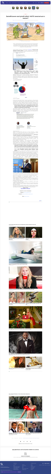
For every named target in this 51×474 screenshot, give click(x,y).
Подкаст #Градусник (15, 468)
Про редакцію (32, 468)
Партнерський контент (15, 469)
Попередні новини (24, 469)
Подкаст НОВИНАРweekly (16, 467)
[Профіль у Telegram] (38, 2)
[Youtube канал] (42, 2)
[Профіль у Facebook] (41, 2)
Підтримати (47, 2)
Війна (14, 465)
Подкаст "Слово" (24, 465)
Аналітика (23, 464)
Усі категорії (14, 464)
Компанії (32, 465)
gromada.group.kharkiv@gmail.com (4, 467)
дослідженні (30, 49)
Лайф (22, 467)
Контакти (32, 469)
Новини (32, 464)
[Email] (30, 441)
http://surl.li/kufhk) (26, 196)
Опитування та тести (33, 466)
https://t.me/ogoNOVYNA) (27, 192)
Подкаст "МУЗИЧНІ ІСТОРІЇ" (25, 468)
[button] (20, 441)
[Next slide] (41, 8)
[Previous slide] (10, 8)
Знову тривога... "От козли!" (25, 188)
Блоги (23, 466)
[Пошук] (33, 2)
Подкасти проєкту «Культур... (16, 466)
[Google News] (48, 463)
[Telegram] (23, 441)
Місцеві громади (32, 467)
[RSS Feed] (50, 463)
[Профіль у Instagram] (44, 463)
